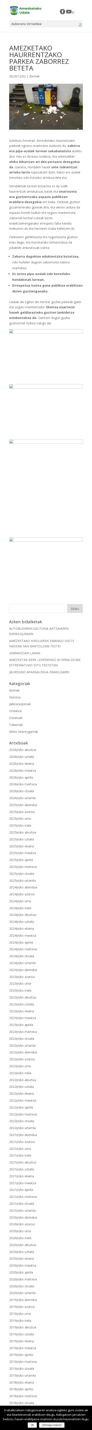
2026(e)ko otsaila (21, 791)
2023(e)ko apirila (21, 1025)
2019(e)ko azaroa (22, 1307)
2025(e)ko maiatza (22, 853)
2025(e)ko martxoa (23, 867)
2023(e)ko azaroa (22, 977)
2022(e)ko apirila (21, 1107)
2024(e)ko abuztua (22, 915)
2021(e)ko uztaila (21, 1169)
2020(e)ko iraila (20, 1238)
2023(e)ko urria (20, 983)
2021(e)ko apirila (21, 1190)
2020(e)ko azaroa (22, 1224)
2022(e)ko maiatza (22, 1100)
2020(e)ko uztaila (21, 1252)
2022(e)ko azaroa (22, 1059)
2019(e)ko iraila (20, 1320)
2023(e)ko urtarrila (22, 1045)
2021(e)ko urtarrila (22, 1210)
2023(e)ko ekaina (21, 1011)
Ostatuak (15, 718)
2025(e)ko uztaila (21, 839)
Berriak (34, 76)
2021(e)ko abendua (23, 1135)
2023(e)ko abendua (23, 970)
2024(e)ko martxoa (23, 949)
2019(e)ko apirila (21, 1355)
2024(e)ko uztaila (21, 921)
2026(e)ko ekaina (21, 763)
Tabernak (16, 725)
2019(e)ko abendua (23, 1300)
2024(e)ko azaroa (22, 894)
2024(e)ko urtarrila (22, 963)
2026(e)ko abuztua (22, 750)
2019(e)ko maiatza (22, 1348)
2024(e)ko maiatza (22, 935)
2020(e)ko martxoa (23, 1279)
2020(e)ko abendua (23, 1217)
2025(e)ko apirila (21, 860)
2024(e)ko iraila (20, 908)
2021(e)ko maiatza (22, 1183)
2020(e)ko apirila (21, 1272)
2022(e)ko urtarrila (22, 1128)
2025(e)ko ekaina (21, 846)
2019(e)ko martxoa (23, 1361)
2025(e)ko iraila (20, 825)
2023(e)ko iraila (20, 990)
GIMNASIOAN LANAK (24, 653)
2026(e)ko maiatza (22, 770)
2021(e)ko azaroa (22, 1142)
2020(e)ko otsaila (21, 1286)
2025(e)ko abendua (23, 805)
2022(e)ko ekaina (21, 1093)
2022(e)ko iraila (20, 1073)
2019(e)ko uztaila (21, 1334)
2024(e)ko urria (20, 901)
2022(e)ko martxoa (23, 1114)
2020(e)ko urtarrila (22, 1293)
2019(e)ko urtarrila (22, 1375)
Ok (32, 1425)
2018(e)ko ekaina (21, 1382)
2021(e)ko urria (20, 1149)
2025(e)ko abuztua (22, 832)
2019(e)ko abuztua (22, 1327)
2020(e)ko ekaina (21, 1258)
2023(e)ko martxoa (23, 1032)
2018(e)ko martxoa (23, 1396)
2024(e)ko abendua (23, 887)
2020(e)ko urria (20, 1231)
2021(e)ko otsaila (21, 1203)
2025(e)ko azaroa (22, 812)
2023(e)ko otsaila (21, 1038)
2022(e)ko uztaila (21, 1086)
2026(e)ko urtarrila (22, 798)
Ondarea (15, 711)
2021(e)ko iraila (20, 1155)
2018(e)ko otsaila (21, 1403)
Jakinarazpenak (20, 704)
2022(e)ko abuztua (22, 1080)
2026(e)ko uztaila (21, 757)
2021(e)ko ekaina (21, 1176)
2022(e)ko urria (20, 1066)
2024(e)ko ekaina (21, 928)
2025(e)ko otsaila (21, 873)
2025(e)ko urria (20, 818)
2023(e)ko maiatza (22, 1018)
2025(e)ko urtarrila (22, 880)
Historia (14, 697)
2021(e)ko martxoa (23, 1196)
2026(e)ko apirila (21, 777)
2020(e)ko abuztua (22, 1245)
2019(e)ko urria (20, 1313)
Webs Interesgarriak (23, 732)
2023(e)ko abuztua (22, 997)
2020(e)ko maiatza (22, 1265)
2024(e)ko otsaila (21, 956)
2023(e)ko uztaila (21, 1004)
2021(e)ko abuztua (22, 1162)
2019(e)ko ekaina (21, 1341)
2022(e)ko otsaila (21, 1121)
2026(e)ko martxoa (23, 784)
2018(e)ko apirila (21, 1389)
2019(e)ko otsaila (21, 1368)
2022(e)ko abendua (23, 1052)
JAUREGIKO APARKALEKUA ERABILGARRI (39, 672)
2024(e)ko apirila (21, 942)
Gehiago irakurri (52, 1425)
